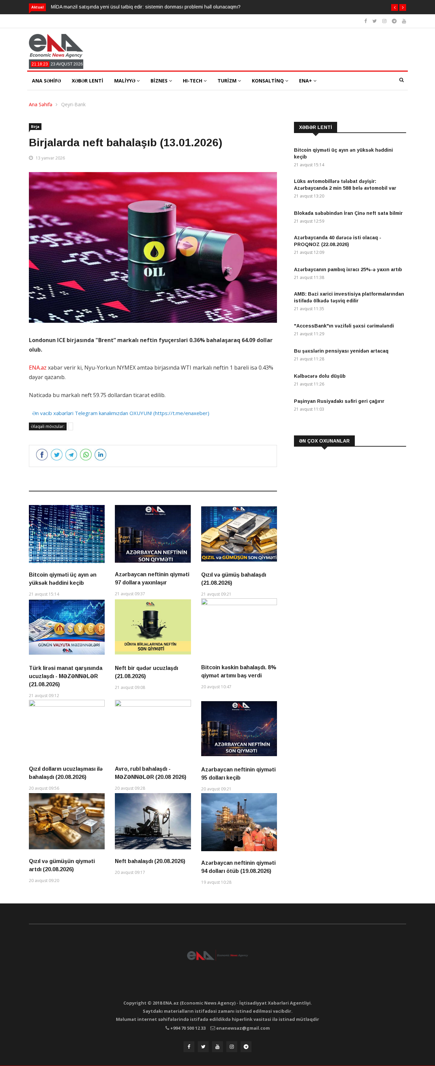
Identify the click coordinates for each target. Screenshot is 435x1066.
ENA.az (38, 367)
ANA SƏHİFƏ (46, 80)
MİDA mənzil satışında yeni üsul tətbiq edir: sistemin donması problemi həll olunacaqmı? (146, 7)
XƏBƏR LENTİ (87, 80)
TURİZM (228, 80)
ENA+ (306, 80)
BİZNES (160, 80)
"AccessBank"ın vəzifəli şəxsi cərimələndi (344, 326)
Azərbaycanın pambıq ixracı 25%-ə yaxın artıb (348, 269)
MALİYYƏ (125, 80)
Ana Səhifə (40, 104)
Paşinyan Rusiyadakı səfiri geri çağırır (339, 401)
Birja (35, 126)
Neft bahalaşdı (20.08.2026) (150, 861)
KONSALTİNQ (268, 80)
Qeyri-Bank (73, 104)
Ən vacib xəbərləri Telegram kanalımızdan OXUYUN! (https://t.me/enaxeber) (120, 413)
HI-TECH (193, 80)
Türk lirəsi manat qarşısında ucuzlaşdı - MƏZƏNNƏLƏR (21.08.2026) (65, 676)
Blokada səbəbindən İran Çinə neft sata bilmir (348, 213)
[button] (394, 7)
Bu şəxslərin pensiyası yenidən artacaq (341, 351)
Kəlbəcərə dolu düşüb (320, 376)
